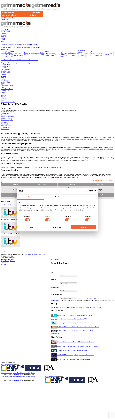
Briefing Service (5, 31)
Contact (28, 373)
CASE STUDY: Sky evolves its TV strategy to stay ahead (73, 359)
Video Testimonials (98, 54)
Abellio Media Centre (70, 54)
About (2, 41)
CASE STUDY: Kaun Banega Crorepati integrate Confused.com (75, 355)
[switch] (47, 219)
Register (3, 49)
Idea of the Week (15, 44)
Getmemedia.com (55, 300)
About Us (3, 95)
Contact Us (4, 100)
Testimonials (105, 54)
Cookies (33, 373)
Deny (31, 227)
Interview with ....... (75, 54)
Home (3, 53)
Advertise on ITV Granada (9, 205)
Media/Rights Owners (95, 307)
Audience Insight (52, 54)
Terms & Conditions (6, 373)
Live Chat (3, 264)
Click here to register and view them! (34, 254)
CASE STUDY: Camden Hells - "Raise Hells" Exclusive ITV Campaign (78, 331)
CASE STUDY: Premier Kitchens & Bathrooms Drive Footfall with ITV (78, 327)
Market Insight (47, 54)
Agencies (3, 35)
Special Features (24, 44)
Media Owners (5, 36)
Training (3, 39)
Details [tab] (57, 197)
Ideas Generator (33, 44)
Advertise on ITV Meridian (10, 234)
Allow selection (57, 227)
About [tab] (84, 197)
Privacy (15, 373)
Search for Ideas (5, 44)
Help (18, 373)
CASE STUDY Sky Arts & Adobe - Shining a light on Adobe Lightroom (78, 346)
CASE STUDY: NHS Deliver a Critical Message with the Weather (76, 315)
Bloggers (82, 55)
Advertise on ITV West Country (11, 219)
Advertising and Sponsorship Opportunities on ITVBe (72, 319)
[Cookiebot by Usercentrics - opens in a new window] (88, 191)
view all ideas (55, 333)
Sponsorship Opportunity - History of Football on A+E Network (75, 342)
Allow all (83, 227)
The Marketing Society (62, 54)
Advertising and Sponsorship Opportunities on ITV (71, 323)
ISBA (57, 54)
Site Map (23, 373)
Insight (3, 38)
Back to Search (55, 259)
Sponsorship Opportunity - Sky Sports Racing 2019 (72, 350)
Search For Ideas (5, 30)
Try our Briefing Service (8, 257)
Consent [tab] (30, 197)
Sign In (8, 49)
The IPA (66, 54)
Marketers (3, 33)
